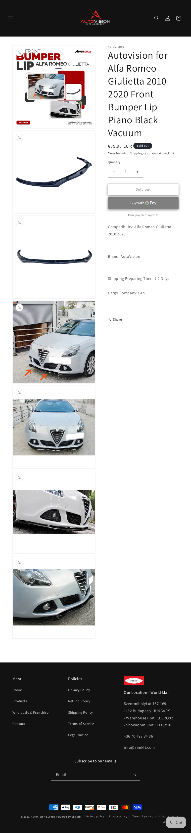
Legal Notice (78, 735)
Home (17, 690)
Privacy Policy (79, 690)
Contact (18, 723)
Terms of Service (81, 723)
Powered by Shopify (69, 816)
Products (19, 701)
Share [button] (117, 319)
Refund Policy (79, 701)
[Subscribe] (134, 775)
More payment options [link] (143, 215)
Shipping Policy (80, 712)
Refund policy (95, 816)
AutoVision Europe (43, 816)
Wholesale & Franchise (30, 712)
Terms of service (142, 816)
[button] (10, 18)
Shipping (136, 153)
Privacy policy (118, 816)
